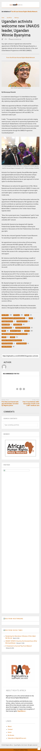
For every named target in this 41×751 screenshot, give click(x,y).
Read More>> (22, 711)
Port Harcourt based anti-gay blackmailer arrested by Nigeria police (10, 403)
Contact (10, 729)
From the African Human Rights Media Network (20, 57)
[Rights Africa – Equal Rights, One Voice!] (15, 6)
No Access (11, 735)
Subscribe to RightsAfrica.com (17, 738)
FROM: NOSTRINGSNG (15, 618)
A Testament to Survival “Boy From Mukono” (18, 646)
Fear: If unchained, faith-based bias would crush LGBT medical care (31, 403)
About (10, 726)
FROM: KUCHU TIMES (15, 630)
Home (9, 732)
